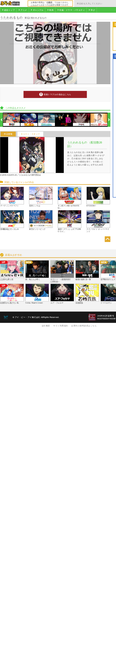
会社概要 (46, 325)
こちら (34, 5)
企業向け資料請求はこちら (84, 325)
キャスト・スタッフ (30, 134)
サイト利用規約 (60, 325)
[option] (11, 120)
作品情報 (8, 134)
